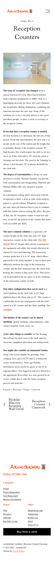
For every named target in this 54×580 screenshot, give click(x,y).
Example (6, 390)
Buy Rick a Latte (27, 531)
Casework (36, 390)
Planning (17, 390)
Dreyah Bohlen (19, 551)
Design (24, 21)
